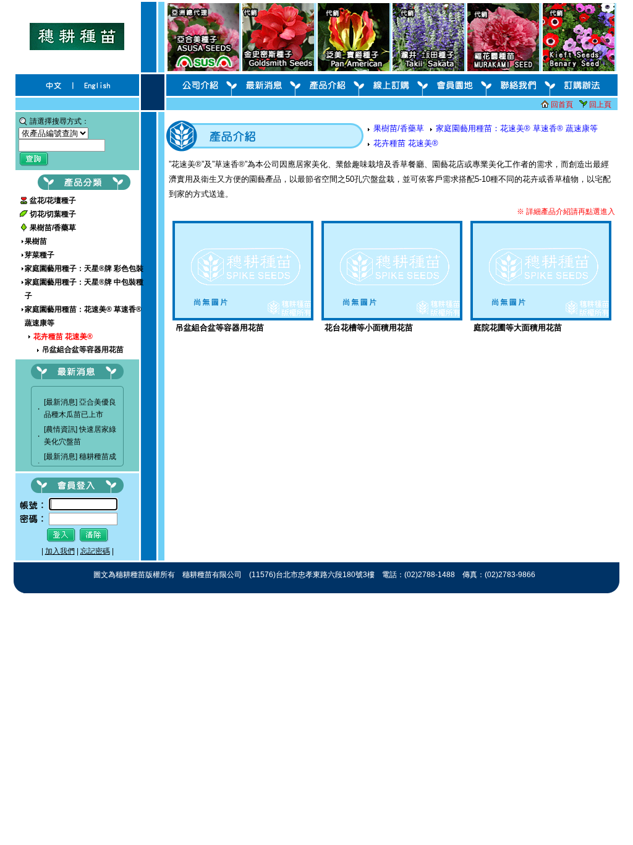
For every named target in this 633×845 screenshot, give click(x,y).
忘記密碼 (95, 551)
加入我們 (60, 551)
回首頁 (562, 104)
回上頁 (600, 104)
